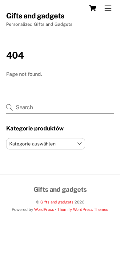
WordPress (44, 209)
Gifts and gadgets (57, 202)
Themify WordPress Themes (82, 209)
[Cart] (92, 8)
